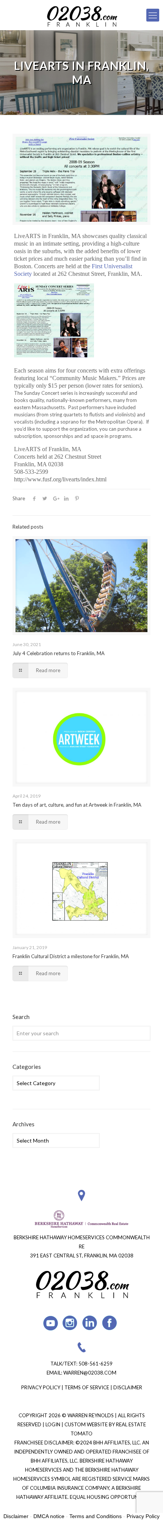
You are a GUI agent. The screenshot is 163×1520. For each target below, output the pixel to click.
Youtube (50, 1323)
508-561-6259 (95, 1364)
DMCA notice (48, 1516)
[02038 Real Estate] (81, 15)
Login (53, 1424)
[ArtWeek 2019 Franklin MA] (81, 737)
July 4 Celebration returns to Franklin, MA (59, 653)
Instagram (70, 1323)
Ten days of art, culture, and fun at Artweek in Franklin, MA (77, 805)
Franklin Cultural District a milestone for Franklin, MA (71, 956)
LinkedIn (90, 1323)
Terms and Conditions (95, 1516)
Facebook (110, 1323)
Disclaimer (127, 1387)
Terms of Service (86, 1387)
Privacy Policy (40, 1387)
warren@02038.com (89, 1373)
